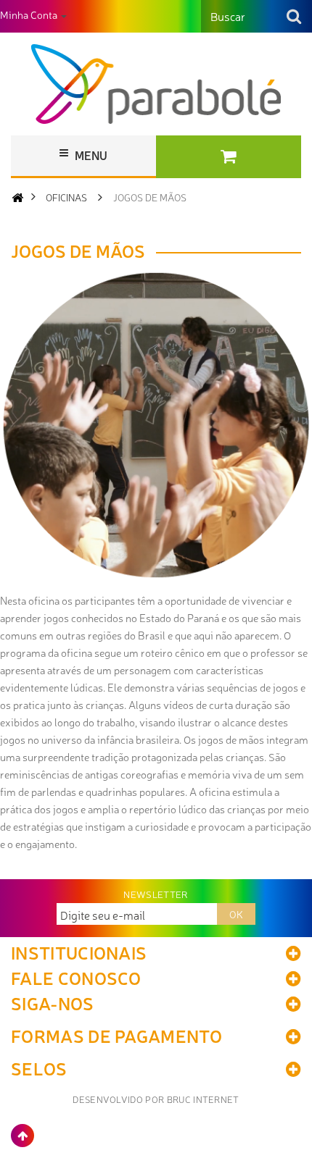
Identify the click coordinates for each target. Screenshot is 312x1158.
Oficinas (66, 197)
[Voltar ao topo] (22, 1135)
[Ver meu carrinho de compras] (228, 156)
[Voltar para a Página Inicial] (17, 197)
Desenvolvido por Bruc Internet (156, 1099)
